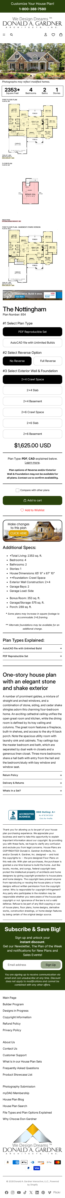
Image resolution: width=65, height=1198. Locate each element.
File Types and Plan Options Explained (27, 1112)
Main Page (9, 997)
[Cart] (61, 34)
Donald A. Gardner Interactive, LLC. (31, 1181)
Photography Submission (19, 1086)
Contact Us (10, 1048)
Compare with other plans (34, 490)
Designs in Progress (15, 1010)
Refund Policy (12, 1023)
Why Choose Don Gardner (20, 1119)
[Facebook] (7, 1192)
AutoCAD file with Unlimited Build (22, 648)
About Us (9, 1042)
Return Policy (10, 775)
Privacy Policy (12, 1030)
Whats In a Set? (12, 790)
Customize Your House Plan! (32, 4)
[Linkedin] (37, 1192)
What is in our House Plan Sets (22, 1061)
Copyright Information (17, 1017)
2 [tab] (34, 75)
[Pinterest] (43, 1192)
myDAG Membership (16, 1093)
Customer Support (15, 1055)
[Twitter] (31, 1192)
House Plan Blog (13, 1099)
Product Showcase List (17, 1074)
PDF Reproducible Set (15, 656)
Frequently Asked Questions (21, 1068)
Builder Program (13, 1004)
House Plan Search (15, 1106)
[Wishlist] (53, 34)
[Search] (11, 34)
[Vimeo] (49, 1192)
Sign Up (51, 964)
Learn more (32, 462)
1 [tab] (30, 75)
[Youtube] (19, 1192)
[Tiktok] (25, 1192)
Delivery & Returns (13, 782)
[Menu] (4, 35)
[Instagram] (13, 1192)
